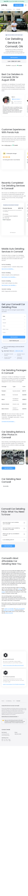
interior (20, 589)
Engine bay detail (11, 415)
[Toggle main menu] (25, 5)
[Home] (4, 5)
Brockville (5, 486)
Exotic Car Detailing (20, 608)
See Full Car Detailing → (8, 269)
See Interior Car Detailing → (9, 277)
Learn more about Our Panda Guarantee (14, 684)
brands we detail (9, 613)
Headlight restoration (14, 417)
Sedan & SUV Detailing (9, 610)
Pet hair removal (11, 414)
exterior (3, 592)
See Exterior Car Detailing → (9, 285)
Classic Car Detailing (9, 608)
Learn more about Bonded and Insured (13, 665)
